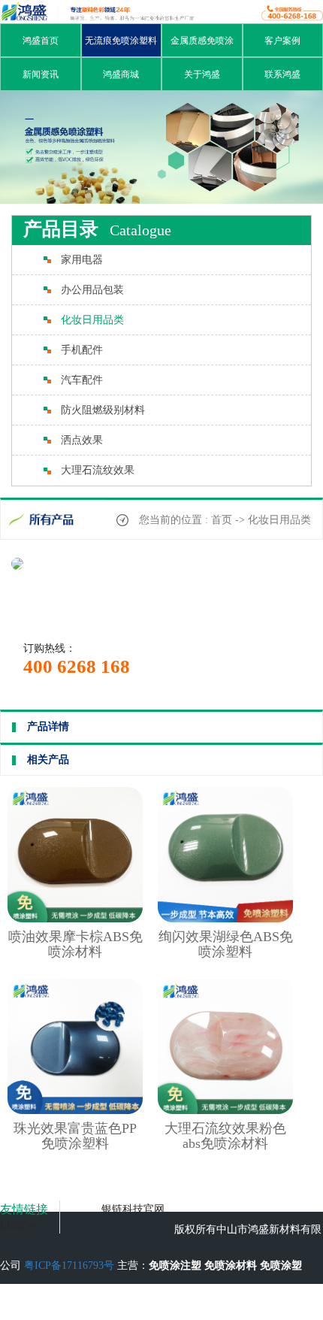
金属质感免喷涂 (202, 40)
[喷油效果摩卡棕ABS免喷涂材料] (75, 919)
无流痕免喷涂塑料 (121, 40)
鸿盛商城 (121, 74)
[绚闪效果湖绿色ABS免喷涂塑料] (225, 919)
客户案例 (282, 40)
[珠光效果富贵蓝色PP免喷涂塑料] (75, 1110)
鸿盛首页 (41, 40)
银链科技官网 (133, 1209)
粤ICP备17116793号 (69, 1265)
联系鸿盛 (282, 74)
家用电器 (82, 259)
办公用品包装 (92, 289)
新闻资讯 (41, 74)
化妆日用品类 (92, 319)
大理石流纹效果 (97, 470)
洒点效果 (82, 440)
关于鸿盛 (202, 74)
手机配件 (82, 350)
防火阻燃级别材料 (103, 410)
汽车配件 (82, 380)
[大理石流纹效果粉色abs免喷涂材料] (225, 1110)
